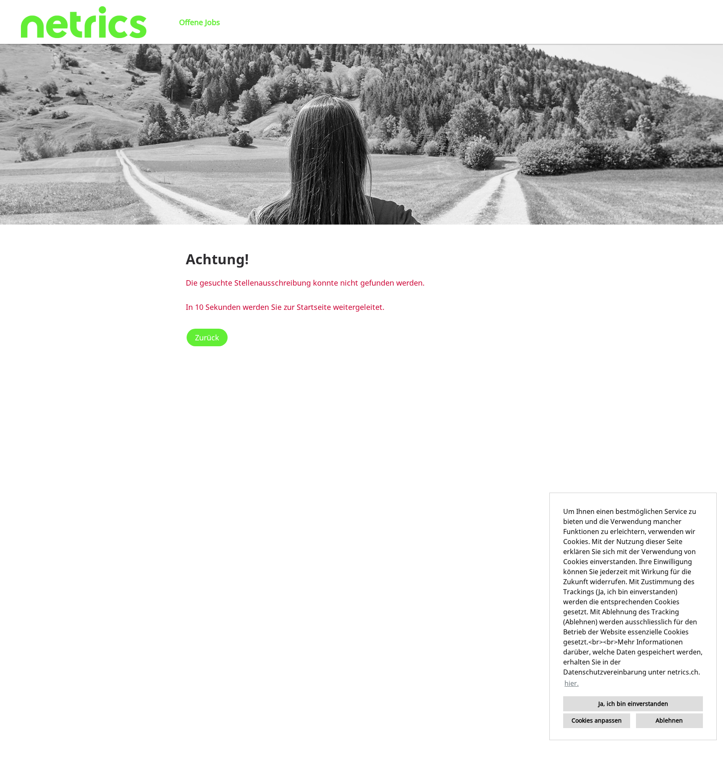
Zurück (207, 337)
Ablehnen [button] (669, 720)
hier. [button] (571, 683)
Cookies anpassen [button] (597, 720)
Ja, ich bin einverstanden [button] (633, 704)
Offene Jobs (199, 22)
